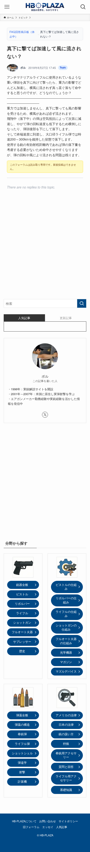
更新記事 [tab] (66, 318)
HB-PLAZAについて (24, 821)
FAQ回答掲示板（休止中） (22, 34)
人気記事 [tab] (24, 318)
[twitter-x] (45, 415)
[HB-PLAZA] (45, 7)
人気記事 (61, 827)
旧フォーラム (31, 827)
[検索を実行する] (81, 303)
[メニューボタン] (7, 7)
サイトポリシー (68, 821)
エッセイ (47, 827)
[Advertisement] (45, 247)
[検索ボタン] (83, 7)
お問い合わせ (47, 821)
